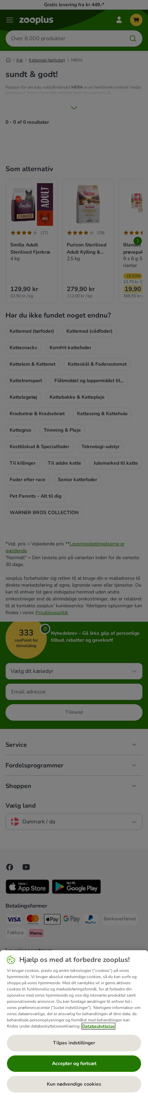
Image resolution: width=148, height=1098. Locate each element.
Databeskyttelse (98, 1026)
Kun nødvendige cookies (74, 1084)
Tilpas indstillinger (74, 1043)
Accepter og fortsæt (74, 1063)
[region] (74, 1024)
